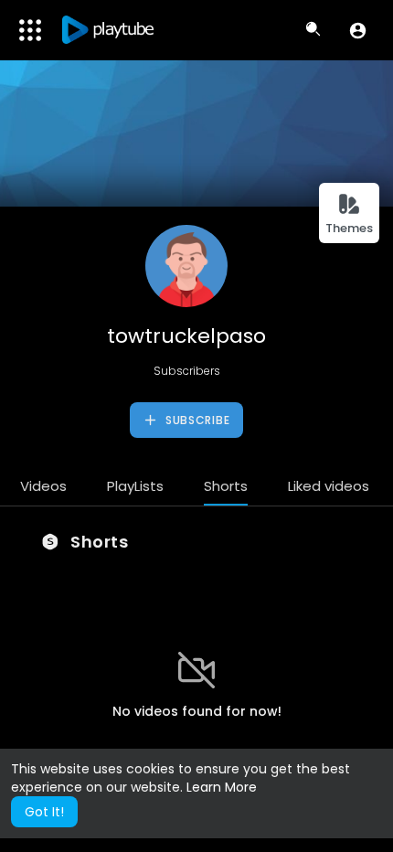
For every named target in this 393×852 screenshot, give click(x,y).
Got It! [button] (44, 812)
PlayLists (135, 485)
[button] (358, 30)
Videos (43, 485)
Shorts (226, 485)
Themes (349, 228)
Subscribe (195, 420)
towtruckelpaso (186, 336)
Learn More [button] (221, 787)
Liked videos (328, 485)
